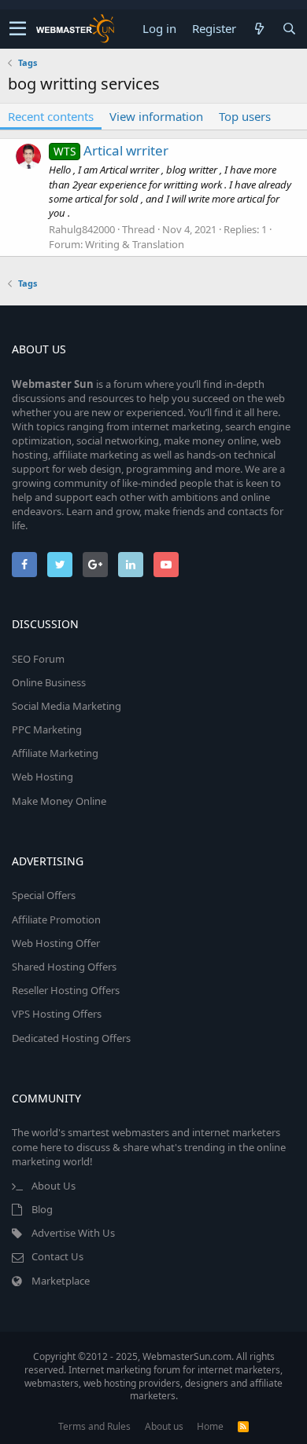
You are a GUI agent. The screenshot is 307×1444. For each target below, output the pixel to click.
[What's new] (259, 28)
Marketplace (60, 1281)
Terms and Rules (94, 1426)
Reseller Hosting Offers (66, 990)
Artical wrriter (111, 150)
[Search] (289, 28)
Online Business (49, 682)
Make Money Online (59, 801)
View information (156, 116)
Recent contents (51, 116)
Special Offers (44, 895)
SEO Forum (38, 659)
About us (164, 1426)
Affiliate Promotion (56, 919)
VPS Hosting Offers (57, 1014)
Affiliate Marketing (55, 753)
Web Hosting (42, 777)
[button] (17, 29)
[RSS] (243, 1426)
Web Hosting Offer (56, 943)
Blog (42, 1209)
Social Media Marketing (66, 706)
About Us (53, 1186)
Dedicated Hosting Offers (71, 1038)
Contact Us (57, 1256)
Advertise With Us (73, 1233)
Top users (245, 116)
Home (210, 1426)
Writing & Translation (134, 244)
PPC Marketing (47, 729)
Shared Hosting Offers (64, 967)
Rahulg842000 (82, 229)
